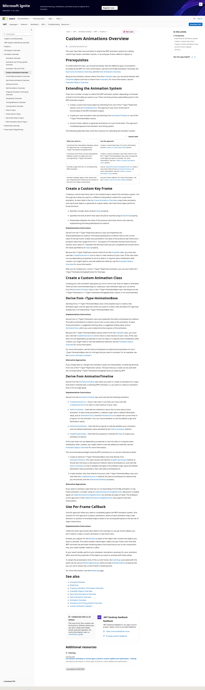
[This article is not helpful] (194, 57)
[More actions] (137, 31)
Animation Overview (78, 600)
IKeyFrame (74, 585)
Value (98, 211)
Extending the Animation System (186, 38)
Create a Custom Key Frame (116, 147)
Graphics (103, 32)
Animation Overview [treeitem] (13, 58)
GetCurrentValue (76, 409)
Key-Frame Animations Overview (79, 72)
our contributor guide (79, 633)
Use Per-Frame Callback (182, 47)
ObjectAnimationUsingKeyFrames (118, 167)
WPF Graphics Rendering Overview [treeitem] (16, 43)
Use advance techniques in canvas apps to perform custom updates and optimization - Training (101, 659)
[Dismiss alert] (200, 4)
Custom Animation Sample (79, 355)
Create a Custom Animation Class (186, 44)
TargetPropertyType (78, 434)
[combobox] (17, 34)
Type (120, 434)
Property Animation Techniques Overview (86, 588)
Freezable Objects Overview (77, 82)
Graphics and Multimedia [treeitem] (13, 39)
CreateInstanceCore (81, 255)
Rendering (93, 538)
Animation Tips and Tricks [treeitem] (15, 69)
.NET (74, 32)
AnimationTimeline (119, 115)
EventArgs (116, 560)
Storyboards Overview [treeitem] (14, 98)
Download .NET (195, 24)
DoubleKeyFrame (90, 108)
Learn (68, 32)
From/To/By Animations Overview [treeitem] (18, 76)
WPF (95, 32)
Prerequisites (179, 36)
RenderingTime (119, 563)
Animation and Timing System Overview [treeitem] (17, 63)
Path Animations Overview (110, 72)
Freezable (108, 76)
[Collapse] (31, 30)
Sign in (199, 18)
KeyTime (126, 215)
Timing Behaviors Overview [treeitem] (16, 102)
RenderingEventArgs (90, 563)
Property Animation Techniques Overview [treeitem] (17, 93)
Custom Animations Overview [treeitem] (17, 72)
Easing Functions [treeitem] (12, 84)
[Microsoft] (4, 18)
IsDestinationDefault (78, 426)
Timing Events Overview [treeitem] (14, 106)
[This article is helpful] (192, 57)
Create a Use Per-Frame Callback (114, 180)
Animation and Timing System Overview (86, 603)
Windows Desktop (85, 32)
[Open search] (194, 19)
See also (177, 50)
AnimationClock (72, 328)
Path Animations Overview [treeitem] (15, 88)
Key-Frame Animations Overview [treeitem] (17, 80)
